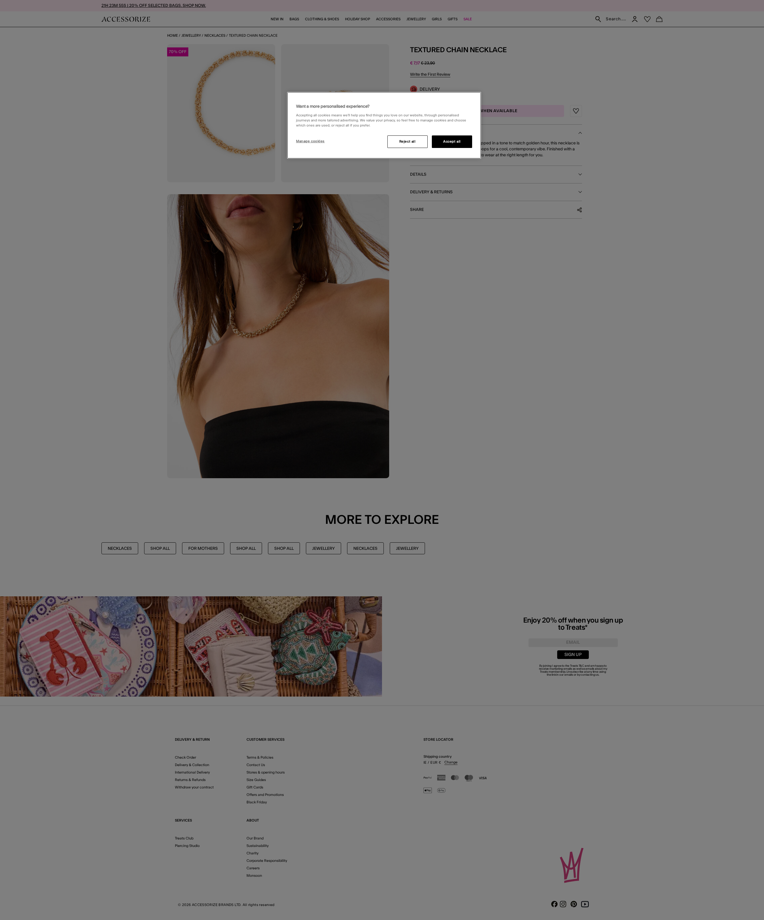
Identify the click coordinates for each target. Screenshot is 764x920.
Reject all (407, 141)
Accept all (452, 141)
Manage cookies (310, 141)
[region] (384, 125)
